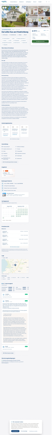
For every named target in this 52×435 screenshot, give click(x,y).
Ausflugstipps (28, 1)
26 (6, 216)
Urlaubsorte (21, 1)
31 (3, 217)
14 (10, 212)
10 (3, 212)
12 (6, 212)
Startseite (3, 4)
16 (13, 212)
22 (11, 214)
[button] (14, 16)
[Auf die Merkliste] (3, 8)
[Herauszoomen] (27, 272)
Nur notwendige (24, 431)
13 (8, 212)
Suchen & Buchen (13, 1)
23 (13, 214)
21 (10, 214)
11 (23, 211)
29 (11, 216)
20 (8, 214)
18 (23, 212)
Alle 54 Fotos (46, 25)
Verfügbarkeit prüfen (40, 41)
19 (6, 214)
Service (34, 1)
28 (10, 216)
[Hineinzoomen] (27, 270)
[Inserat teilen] (5, 8)
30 (13, 216)
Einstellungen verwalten (33, 431)
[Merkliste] (47, 2)
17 (3, 214)
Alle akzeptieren (15, 431)
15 (18, 212)
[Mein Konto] (49, 2)
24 (3, 216)
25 (23, 214)
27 (8, 216)
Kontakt (40, 1)
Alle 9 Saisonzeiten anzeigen (14, 246)
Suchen (7, 4)
